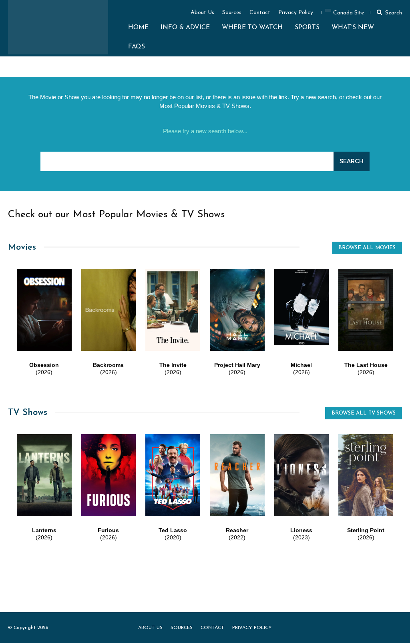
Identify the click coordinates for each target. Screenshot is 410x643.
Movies (22, 247)
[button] (388, 12)
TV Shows (27, 412)
